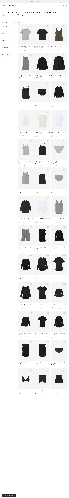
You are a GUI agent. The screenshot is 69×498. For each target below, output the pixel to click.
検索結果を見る (8, 495)
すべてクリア (13, 22)
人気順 (64, 12)
